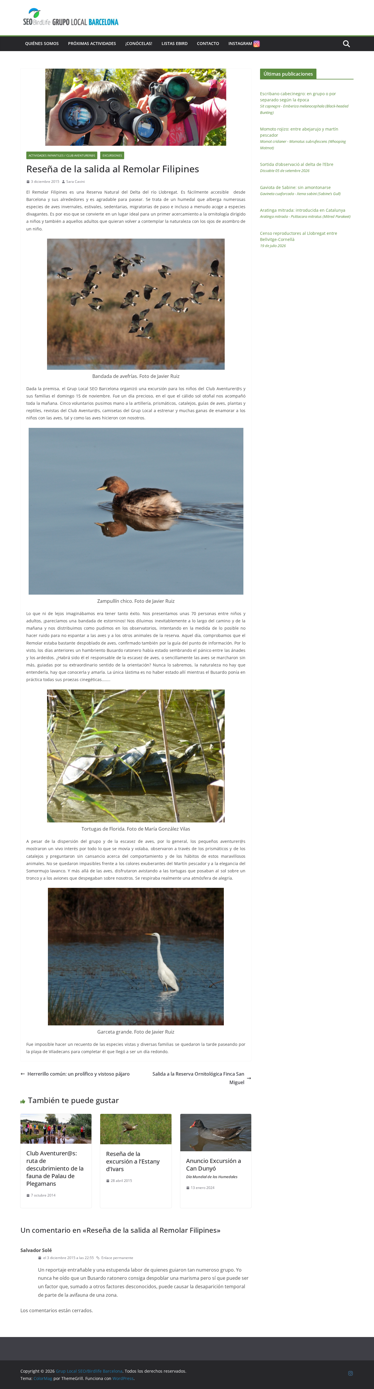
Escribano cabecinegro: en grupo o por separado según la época (304, 103)
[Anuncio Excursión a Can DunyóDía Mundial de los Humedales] (215, 1118)
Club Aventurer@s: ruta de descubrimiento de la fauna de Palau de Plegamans (55, 1168)
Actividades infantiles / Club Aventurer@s (62, 155)
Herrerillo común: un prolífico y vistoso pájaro (78, 1074)
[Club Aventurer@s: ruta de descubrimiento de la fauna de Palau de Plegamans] (55, 1118)
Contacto (208, 43)
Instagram (240, 43)
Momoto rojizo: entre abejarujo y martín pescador (303, 138)
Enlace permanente (117, 1257)
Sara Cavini (75, 181)
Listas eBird (175, 43)
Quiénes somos (42, 43)
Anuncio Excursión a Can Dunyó (213, 1168)
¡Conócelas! (138, 43)
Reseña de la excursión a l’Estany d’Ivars (133, 1161)
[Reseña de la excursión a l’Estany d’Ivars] (135, 1118)
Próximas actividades (92, 43)
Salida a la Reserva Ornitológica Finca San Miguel (198, 1078)
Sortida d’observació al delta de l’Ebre (296, 167)
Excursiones (112, 155)
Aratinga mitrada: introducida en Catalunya (305, 213)
